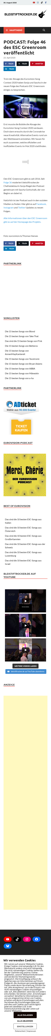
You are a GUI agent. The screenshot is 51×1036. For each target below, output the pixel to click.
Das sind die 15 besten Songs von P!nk (23, 341)
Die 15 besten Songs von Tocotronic (22, 358)
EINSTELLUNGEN (25, 1026)
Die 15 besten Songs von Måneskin (22, 373)
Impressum (31, 1031)
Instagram (8, 207)
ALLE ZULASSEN (25, 1015)
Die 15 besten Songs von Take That (22, 336)
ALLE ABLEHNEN (25, 1021)
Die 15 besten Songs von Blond (20, 331)
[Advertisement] (25, 803)
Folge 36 (8, 182)
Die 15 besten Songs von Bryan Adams (23, 363)
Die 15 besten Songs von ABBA (20, 368)
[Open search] (44, 30)
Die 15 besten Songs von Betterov (21, 345)
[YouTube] (34, 2)
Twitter (21, 207)
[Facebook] (45, 2)
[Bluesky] (8, 946)
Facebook (41, 204)
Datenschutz (20, 1031)
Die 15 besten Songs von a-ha (19, 378)
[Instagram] (38, 2)
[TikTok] (41, 2)
